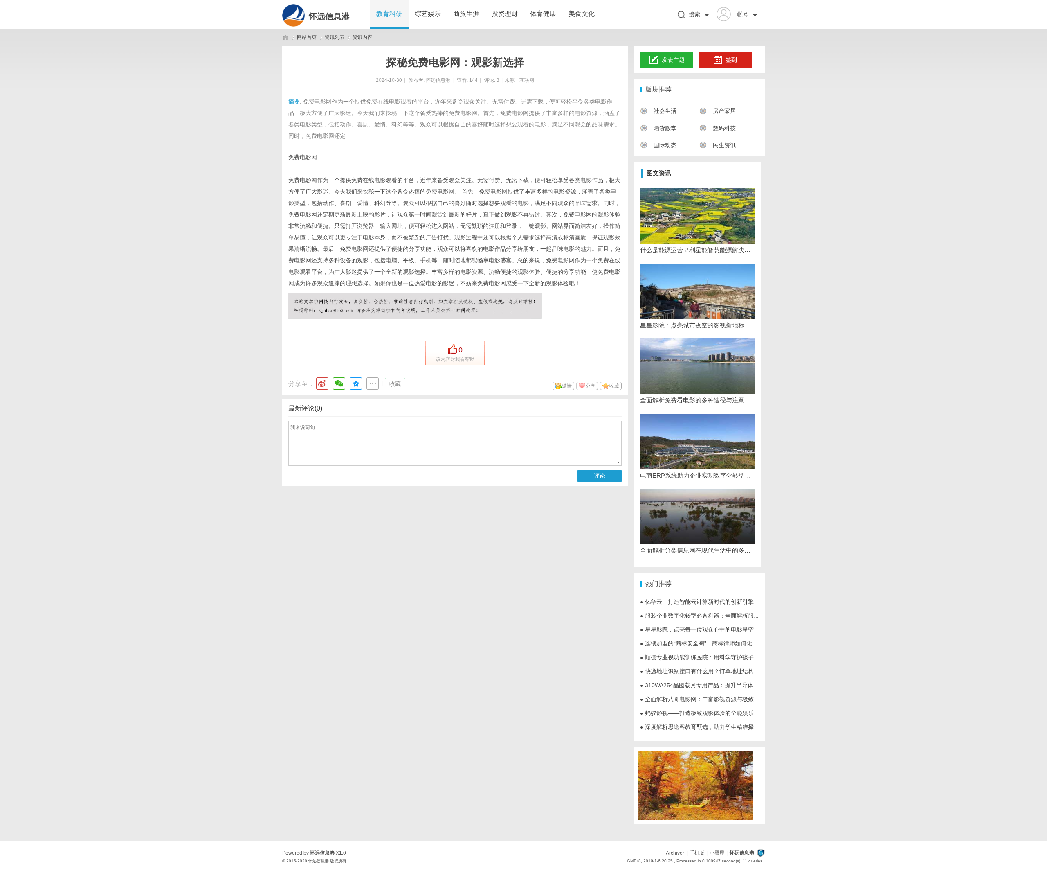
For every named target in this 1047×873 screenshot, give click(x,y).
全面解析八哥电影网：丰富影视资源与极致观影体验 (708, 699)
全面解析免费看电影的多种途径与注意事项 (697, 400)
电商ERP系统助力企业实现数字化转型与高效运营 (697, 475)
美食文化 (581, 13)
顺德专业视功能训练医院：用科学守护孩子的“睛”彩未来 (713, 657)
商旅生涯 (466, 13)
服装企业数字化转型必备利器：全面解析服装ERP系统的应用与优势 (728, 615)
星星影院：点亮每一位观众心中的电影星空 (697, 629)
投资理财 (505, 13)
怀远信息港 (329, 16)
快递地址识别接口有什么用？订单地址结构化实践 (705, 671)
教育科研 (389, 13)
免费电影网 (302, 157)
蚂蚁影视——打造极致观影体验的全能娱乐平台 (702, 713)
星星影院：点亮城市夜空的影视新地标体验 (697, 325)
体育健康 (543, 13)
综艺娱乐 (428, 13)
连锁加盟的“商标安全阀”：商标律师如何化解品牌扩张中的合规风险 (727, 643)
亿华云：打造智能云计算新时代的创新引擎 (697, 601)
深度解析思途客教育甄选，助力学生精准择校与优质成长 (714, 727)
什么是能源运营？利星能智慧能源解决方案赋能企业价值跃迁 (697, 249)
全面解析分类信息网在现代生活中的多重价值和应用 (697, 550)
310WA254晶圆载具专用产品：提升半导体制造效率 (708, 685)
